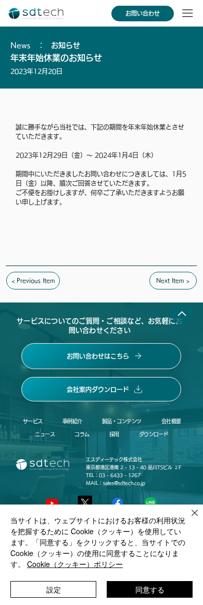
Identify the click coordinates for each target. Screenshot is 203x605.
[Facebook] (117, 503)
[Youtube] (52, 503)
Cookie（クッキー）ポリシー (75, 564)
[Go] (182, 314)
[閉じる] (188, 519)
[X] (85, 503)
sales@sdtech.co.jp (124, 483)
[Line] (150, 503)
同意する (149, 589)
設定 (53, 589)
